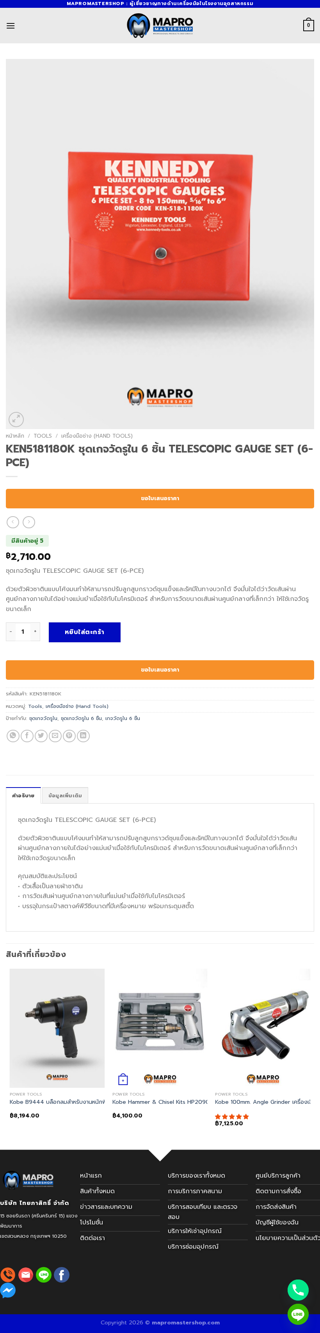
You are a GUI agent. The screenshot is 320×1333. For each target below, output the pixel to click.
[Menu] (10, 25)
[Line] (298, 1314)
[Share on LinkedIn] (83, 736)
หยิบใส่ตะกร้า (85, 632)
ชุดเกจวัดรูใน (43, 718)
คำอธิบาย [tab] (23, 795)
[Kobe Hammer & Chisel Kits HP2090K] (160, 1028)
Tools (43, 436)
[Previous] (10, 1054)
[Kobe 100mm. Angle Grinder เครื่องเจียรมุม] (262, 1028)
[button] (233, 1116)
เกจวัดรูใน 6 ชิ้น (122, 718)
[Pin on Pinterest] (69, 736)
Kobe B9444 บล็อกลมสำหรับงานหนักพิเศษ (63, 1102)
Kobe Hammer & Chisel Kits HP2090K (162, 1102)
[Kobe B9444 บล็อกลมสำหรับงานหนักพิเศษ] (57, 1028)
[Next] (310, 1054)
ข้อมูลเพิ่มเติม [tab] (65, 795)
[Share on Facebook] (27, 736)
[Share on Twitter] (41, 736)
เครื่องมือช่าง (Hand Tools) (97, 436)
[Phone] (298, 1290)
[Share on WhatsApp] (13, 736)
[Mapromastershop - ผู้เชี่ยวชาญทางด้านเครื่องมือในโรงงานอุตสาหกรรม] (160, 25)
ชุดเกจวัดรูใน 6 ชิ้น (81, 718)
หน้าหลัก (15, 436)
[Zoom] (16, 419)
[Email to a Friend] (55, 736)
